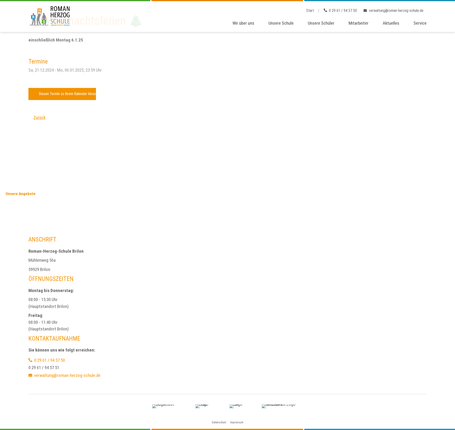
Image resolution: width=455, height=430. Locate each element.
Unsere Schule (281, 23)
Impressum (236, 422)
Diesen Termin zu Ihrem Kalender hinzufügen (67, 93)
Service (420, 23)
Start (310, 10)
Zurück (39, 117)
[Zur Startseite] (50, 16)
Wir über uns (243, 23)
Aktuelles (391, 23)
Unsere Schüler (321, 23)
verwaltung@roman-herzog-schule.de (396, 10)
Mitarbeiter (359, 23)
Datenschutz (219, 422)
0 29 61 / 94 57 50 (343, 10)
